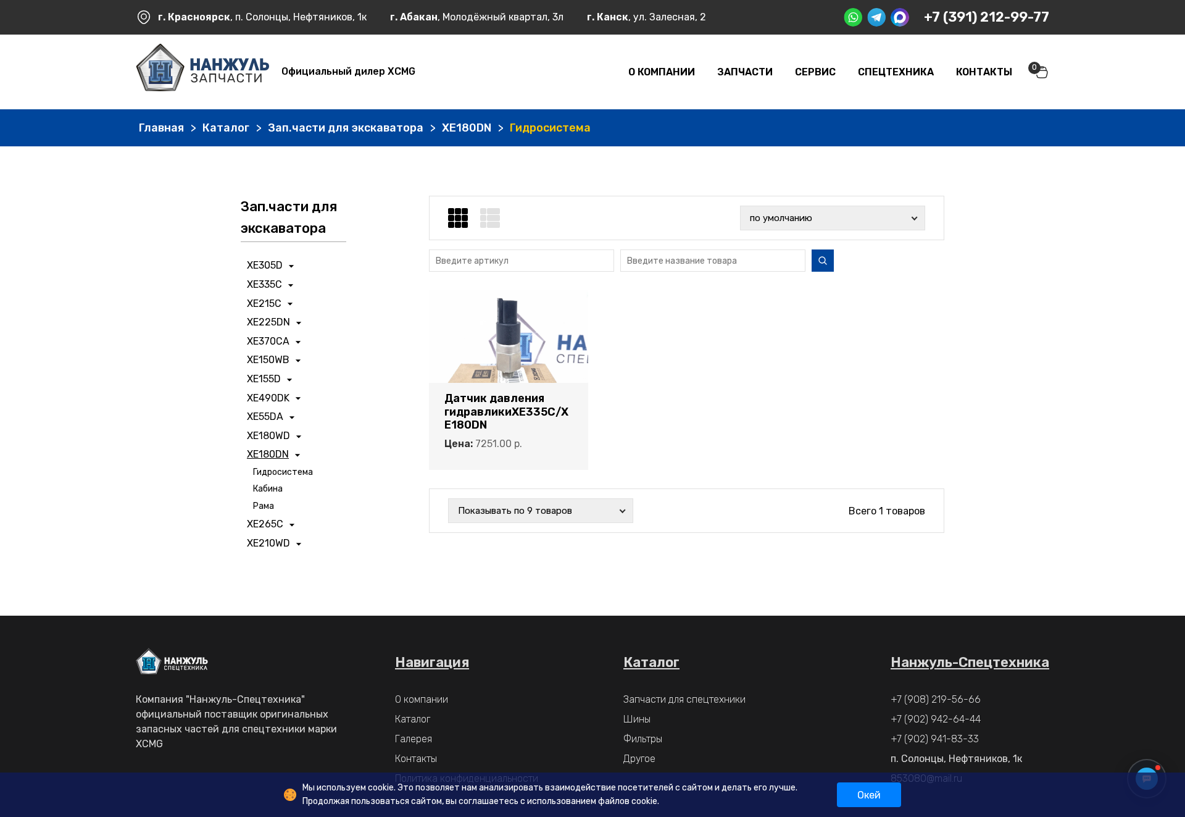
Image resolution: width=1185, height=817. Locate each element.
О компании (661, 72)
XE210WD (268, 543)
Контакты (984, 72)
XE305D (265, 265)
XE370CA (268, 341)
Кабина (268, 489)
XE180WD (268, 436)
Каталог (225, 128)
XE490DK (268, 398)
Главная (161, 128)
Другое (639, 759)
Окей (869, 795)
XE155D (264, 379)
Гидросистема (283, 472)
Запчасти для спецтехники (684, 699)
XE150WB (268, 360)
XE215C (264, 303)
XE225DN (268, 322)
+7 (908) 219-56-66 (936, 699)
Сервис (815, 72)
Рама (263, 506)
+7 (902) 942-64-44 (936, 719)
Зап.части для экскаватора (345, 128)
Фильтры (642, 739)
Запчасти (745, 72)
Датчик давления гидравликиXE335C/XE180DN (506, 412)
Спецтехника (896, 72)
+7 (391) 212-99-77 (986, 17)
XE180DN (466, 128)
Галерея (413, 739)
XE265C (265, 524)
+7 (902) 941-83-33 (935, 739)
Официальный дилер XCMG (348, 71)
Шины (637, 719)
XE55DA (265, 416)
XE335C (264, 284)
